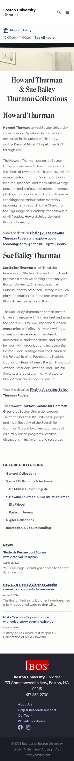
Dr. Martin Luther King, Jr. (28, 489)
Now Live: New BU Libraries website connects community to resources (30, 587)
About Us (25, 704)
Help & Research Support (37, 710)
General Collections (21, 473)
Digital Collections (20, 520)
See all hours (44, 37)
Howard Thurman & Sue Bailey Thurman (39, 497)
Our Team (25, 715)
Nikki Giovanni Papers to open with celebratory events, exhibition (29, 619)
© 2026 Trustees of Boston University (37, 744)
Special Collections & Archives (29, 481)
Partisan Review (21, 512)
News (8, 545)
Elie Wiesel (17, 504)
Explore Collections (23, 465)
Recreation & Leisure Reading (28, 528)
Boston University (37, 665)
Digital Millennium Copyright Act (37, 749)
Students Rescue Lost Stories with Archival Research (24, 554)
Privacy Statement (37, 755)
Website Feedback (31, 721)
